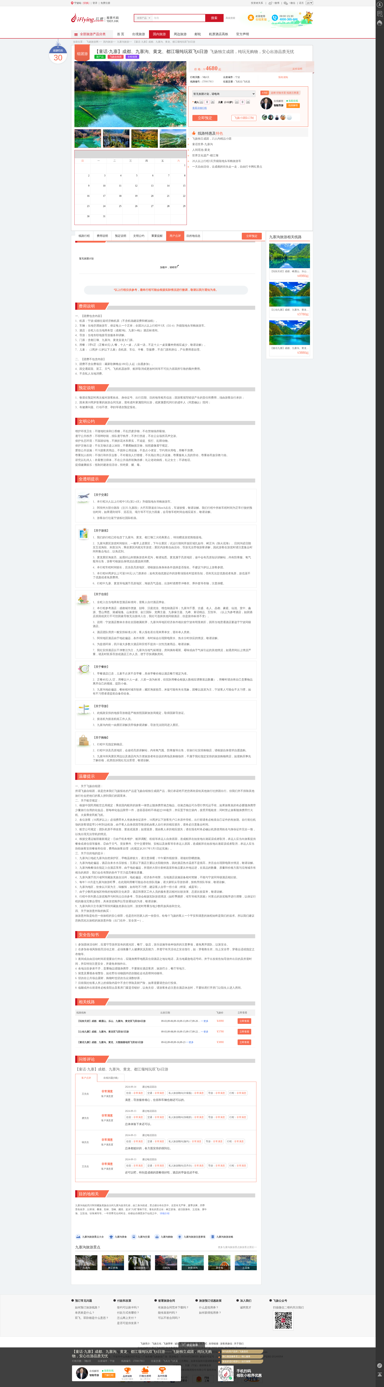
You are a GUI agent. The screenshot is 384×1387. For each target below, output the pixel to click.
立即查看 (244, 1021)
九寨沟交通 (144, 1236)
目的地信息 (193, 235)
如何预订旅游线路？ (87, 1307)
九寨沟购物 (167, 1236)
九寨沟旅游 (123, 41)
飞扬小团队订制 (244, 117)
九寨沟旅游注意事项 (194, 1236)
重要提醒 (157, 235)
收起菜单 (192, 1345)
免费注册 (105, 3)
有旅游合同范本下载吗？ (173, 1307)
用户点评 (175, 235)
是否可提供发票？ (128, 1323)
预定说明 (120, 235)
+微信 (292, 3)
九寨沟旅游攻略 (224, 1236)
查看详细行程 (199, 108)
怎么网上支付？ (127, 1317)
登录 (95, 3)
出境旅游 (138, 34)
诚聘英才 (245, 1307)
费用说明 (102, 235)
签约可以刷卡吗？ (128, 1307)
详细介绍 (164, 1213)
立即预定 (251, 236)
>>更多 (204, 1021)
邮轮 (198, 34)
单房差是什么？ (85, 1312)
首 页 (120, 34)
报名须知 (283, 77)
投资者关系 (257, 3)
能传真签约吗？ (168, 1312)
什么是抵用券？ (209, 1307)
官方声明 (242, 34)
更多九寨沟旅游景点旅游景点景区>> (237, 1247)
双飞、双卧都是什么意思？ (92, 1317)
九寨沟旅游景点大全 (93, 1236)
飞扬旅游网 (92, 41)
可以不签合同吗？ (169, 1317)
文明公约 (138, 235)
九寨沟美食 (121, 1236)
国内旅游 (159, 34)
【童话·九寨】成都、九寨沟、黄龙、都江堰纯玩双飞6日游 (164, 41)
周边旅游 (180, 34)
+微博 (276, 3)
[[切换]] (182, 3)
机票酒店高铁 (218, 34)
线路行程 (84, 235)
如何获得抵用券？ (210, 1312)
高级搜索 (230, 18)
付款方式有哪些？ (128, 1312)
